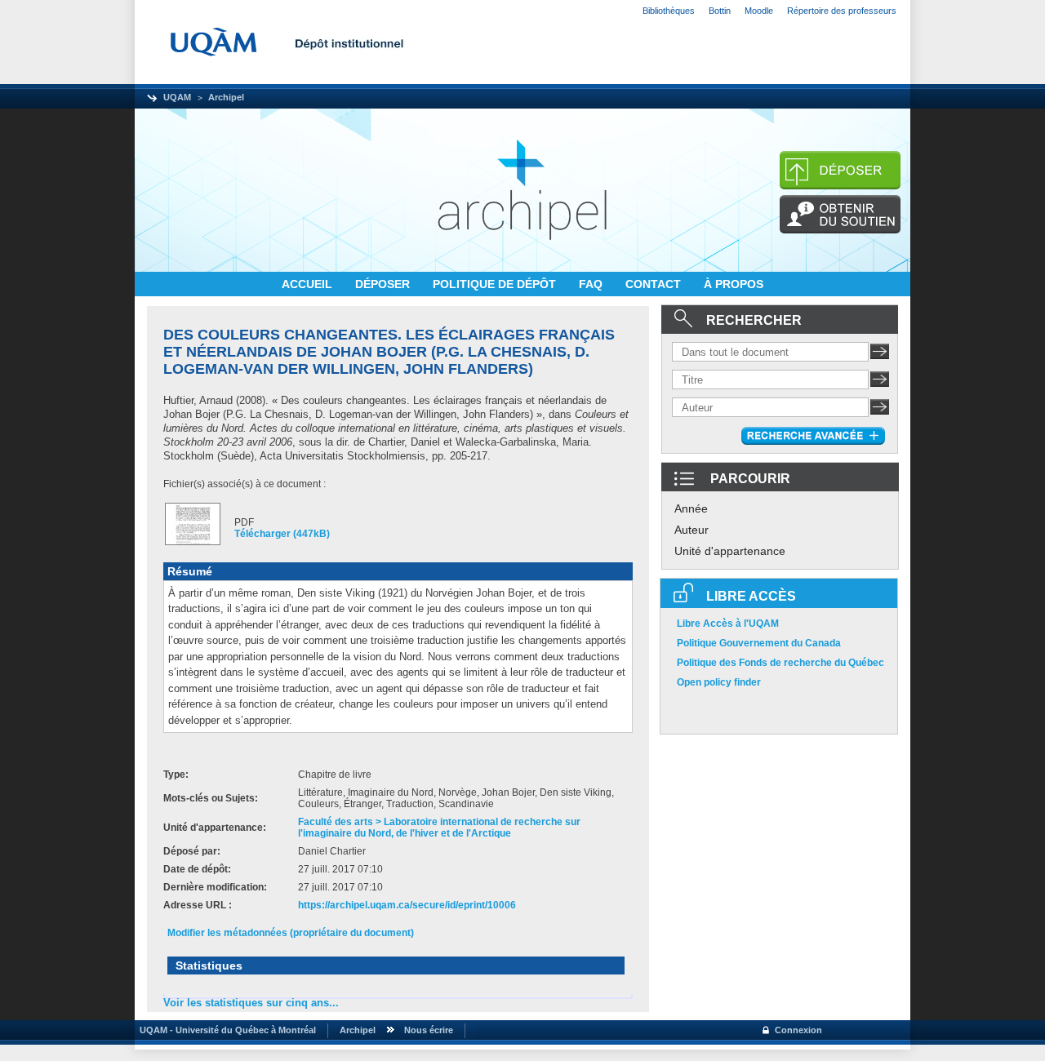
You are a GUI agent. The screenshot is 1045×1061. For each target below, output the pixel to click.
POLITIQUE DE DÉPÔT (496, 284)
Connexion (798, 1030)
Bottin (720, 11)
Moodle (759, 11)
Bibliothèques (669, 11)
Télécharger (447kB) (282, 533)
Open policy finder (719, 682)
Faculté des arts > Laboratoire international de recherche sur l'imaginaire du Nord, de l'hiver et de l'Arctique (439, 827)
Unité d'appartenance (729, 550)
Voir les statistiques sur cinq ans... (251, 1003)
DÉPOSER (384, 284)
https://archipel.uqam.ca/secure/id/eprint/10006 (407, 905)
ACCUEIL (309, 284)
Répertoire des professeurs (841, 11)
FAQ (592, 284)
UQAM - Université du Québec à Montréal (225, 1030)
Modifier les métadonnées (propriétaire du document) (290, 933)
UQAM (177, 97)
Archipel (226, 97)
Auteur (691, 529)
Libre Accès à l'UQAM (728, 623)
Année (691, 508)
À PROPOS (733, 284)
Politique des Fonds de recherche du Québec (780, 662)
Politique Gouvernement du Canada (759, 643)
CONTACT (654, 284)
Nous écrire (428, 1030)
